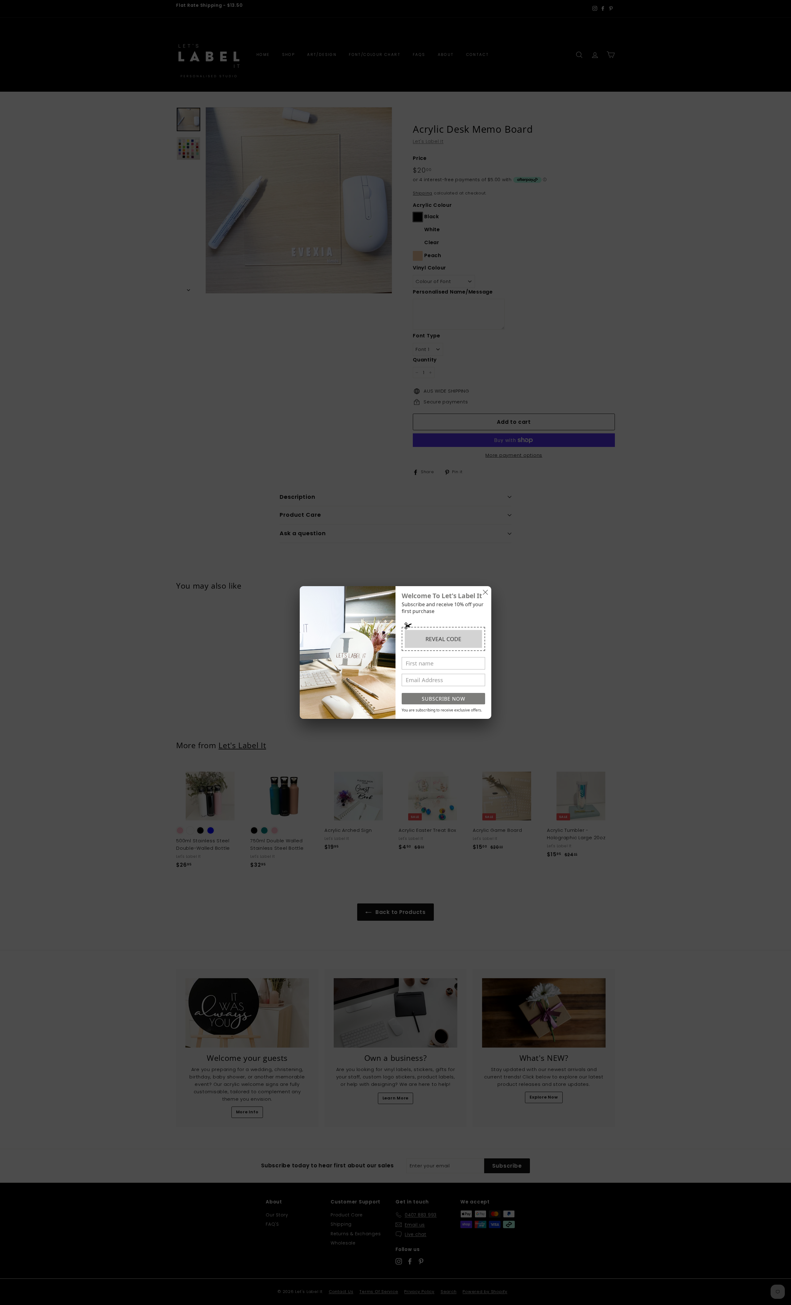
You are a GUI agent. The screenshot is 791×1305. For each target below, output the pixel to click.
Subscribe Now (443, 698)
